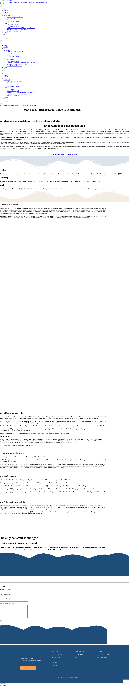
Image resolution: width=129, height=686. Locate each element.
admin (19, 105)
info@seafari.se (104, 657)
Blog (76, 657)
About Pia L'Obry (79, 654)
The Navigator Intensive (58, 654)
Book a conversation (28, 668)
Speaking (54, 662)
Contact (77, 660)
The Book (54, 665)
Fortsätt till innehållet (6, 0)
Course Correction (57, 660)
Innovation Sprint (57, 657)
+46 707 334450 (104, 654)
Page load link (4, 683)
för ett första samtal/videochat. (64, 154)
